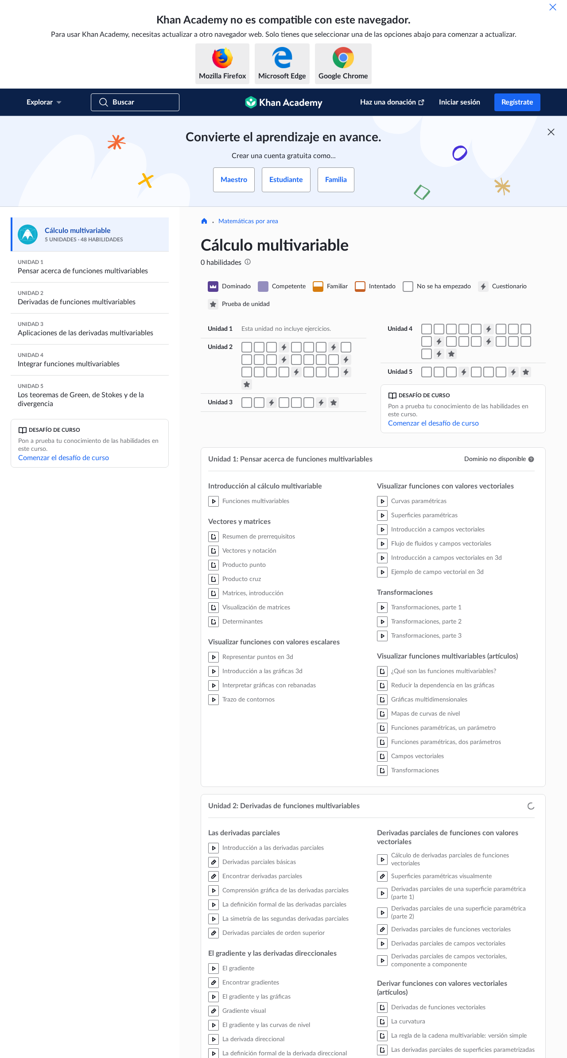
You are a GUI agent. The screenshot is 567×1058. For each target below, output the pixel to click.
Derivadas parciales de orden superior (273, 933)
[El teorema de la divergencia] (501, 372)
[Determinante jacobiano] (333, 372)
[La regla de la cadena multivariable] (271, 359)
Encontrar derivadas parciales (262, 876)
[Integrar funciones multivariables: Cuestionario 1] (488, 329)
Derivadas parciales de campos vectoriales (448, 944)
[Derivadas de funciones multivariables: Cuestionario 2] (333, 347)
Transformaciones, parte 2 (426, 622)
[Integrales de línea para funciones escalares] (426, 329)
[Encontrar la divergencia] (333, 359)
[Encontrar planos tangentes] (246, 402)
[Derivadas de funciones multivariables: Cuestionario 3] (284, 359)
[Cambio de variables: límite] (463, 341)
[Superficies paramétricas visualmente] (296, 359)
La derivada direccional (253, 1039)
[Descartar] (553, 7)
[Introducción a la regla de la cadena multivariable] (259, 359)
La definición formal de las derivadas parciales (284, 905)
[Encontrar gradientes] (296, 347)
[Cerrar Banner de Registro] (551, 132)
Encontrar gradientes (250, 983)
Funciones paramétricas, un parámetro (443, 728)
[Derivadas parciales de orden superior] (271, 347)
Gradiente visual (244, 1011)
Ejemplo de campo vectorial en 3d (437, 572)
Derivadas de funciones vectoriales (438, 1007)
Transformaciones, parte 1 (426, 608)
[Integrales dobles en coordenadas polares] (501, 341)
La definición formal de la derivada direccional (284, 1053)
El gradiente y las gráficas (256, 997)
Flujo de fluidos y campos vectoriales (441, 544)
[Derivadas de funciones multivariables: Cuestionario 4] (346, 359)
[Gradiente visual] (308, 347)
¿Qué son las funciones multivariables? (443, 671)
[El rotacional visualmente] (246, 372)
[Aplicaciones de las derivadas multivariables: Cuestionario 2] (321, 402)
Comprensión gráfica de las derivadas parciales (285, 890)
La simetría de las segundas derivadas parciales (285, 919)
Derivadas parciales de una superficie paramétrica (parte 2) (458, 913)
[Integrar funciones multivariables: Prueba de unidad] (451, 354)
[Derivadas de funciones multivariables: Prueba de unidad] (246, 384)
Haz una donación (388, 102)
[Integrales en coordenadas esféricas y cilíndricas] (513, 341)
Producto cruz (241, 579)
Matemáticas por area (248, 221)
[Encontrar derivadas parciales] (259, 347)
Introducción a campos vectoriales (438, 530)
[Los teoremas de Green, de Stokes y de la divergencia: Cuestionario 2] (513, 372)
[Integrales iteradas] (501, 329)
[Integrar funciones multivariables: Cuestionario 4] (439, 354)
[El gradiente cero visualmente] (296, 402)
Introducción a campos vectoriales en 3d (446, 558)
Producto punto (244, 565)
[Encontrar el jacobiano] (321, 372)
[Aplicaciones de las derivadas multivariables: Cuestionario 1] (271, 402)
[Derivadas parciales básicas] (246, 347)
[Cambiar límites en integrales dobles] (426, 341)
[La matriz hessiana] (259, 402)
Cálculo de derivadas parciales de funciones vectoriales (450, 860)
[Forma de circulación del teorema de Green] (439, 372)
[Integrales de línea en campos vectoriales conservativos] (451, 329)
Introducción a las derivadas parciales (273, 848)
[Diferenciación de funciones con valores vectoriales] (346, 347)
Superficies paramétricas (424, 515)
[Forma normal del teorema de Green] (451, 372)
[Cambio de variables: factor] (476, 341)
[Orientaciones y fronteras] (476, 372)
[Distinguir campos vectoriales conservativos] (463, 329)
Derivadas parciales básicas (259, 862)
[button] (531, 459)
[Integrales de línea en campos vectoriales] (439, 329)
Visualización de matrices (256, 608)
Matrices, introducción (253, 593)
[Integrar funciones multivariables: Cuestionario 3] (488, 341)
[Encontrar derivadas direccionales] (321, 347)
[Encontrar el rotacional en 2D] (259, 372)
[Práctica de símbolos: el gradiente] (284, 372)
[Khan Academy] (283, 102)
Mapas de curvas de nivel (425, 714)
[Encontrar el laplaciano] (308, 372)
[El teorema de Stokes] (488, 372)
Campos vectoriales (417, 756)
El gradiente (238, 968)
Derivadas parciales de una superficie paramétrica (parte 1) (458, 893)
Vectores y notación (249, 551)
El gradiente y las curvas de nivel (266, 1025)
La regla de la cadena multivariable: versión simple (459, 1036)
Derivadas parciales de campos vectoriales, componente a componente (449, 960)
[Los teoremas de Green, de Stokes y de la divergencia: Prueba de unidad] (525, 372)
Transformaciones (415, 770)
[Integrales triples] (451, 341)
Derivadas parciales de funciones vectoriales (451, 929)
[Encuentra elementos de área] (525, 341)
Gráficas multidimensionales (429, 700)
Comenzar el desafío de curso (63, 457)
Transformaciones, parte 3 (426, 636)
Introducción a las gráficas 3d (262, 671)
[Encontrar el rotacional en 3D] (271, 372)
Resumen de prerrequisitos (258, 537)
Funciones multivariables (255, 501)
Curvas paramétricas (419, 501)
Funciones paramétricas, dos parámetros (446, 742)
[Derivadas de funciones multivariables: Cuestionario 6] (346, 372)
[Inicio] (204, 221)
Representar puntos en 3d (257, 657)
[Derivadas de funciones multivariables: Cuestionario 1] (284, 347)
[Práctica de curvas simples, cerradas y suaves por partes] (426, 372)
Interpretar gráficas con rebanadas (269, 685)
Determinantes (242, 622)
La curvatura (408, 1022)
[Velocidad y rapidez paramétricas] (246, 359)
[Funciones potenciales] (476, 329)
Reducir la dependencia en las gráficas (442, 685)
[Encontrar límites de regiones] (525, 329)
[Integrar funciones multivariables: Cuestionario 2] (439, 341)
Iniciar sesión (459, 102)
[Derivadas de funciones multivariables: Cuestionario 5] (296, 372)
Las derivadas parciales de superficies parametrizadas (463, 1050)
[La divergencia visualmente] (321, 359)
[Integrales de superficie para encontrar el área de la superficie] (426, 354)
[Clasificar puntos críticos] (308, 402)
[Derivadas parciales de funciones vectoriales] (308, 359)
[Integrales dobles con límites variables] (513, 329)
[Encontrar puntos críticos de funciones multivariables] (284, 402)
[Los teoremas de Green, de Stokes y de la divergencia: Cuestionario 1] (463, 372)
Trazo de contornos (248, 700)
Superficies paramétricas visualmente (441, 876)
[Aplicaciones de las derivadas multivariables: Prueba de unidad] (333, 402)
